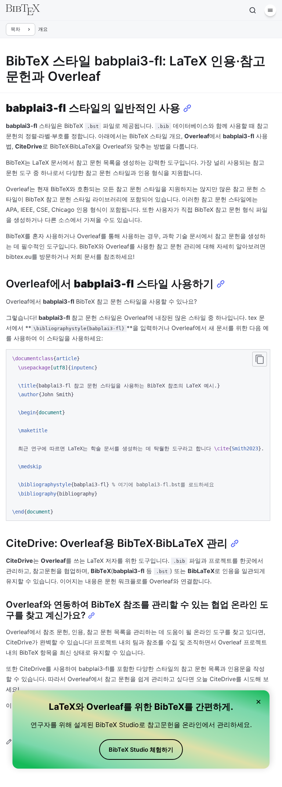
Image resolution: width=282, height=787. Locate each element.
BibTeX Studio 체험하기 (141, 749)
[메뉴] (270, 10)
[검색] (252, 10)
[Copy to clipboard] (259, 359)
